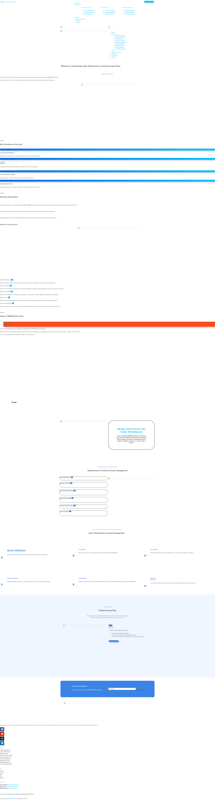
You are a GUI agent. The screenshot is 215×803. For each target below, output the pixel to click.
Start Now (139, 689)
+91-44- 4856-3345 (12, 786)
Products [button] (78, 4)
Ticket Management (120, 49)
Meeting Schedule (120, 44)
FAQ (77, 17)
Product (114, 34)
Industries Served (80, 19)
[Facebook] (2, 729)
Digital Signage (119, 39)
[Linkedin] (2, 743)
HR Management (119, 47)
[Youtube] (2, 734)
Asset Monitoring (119, 45)
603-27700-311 (13, 788)
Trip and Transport (120, 40)
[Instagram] (2, 738)
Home (77, 3)
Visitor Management (120, 35)
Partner (78, 22)
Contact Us (115, 55)
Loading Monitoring (120, 37)
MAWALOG (13, 798)
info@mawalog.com (13, 784)
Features (78, 21)
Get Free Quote (113, 641)
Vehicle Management (120, 42)
